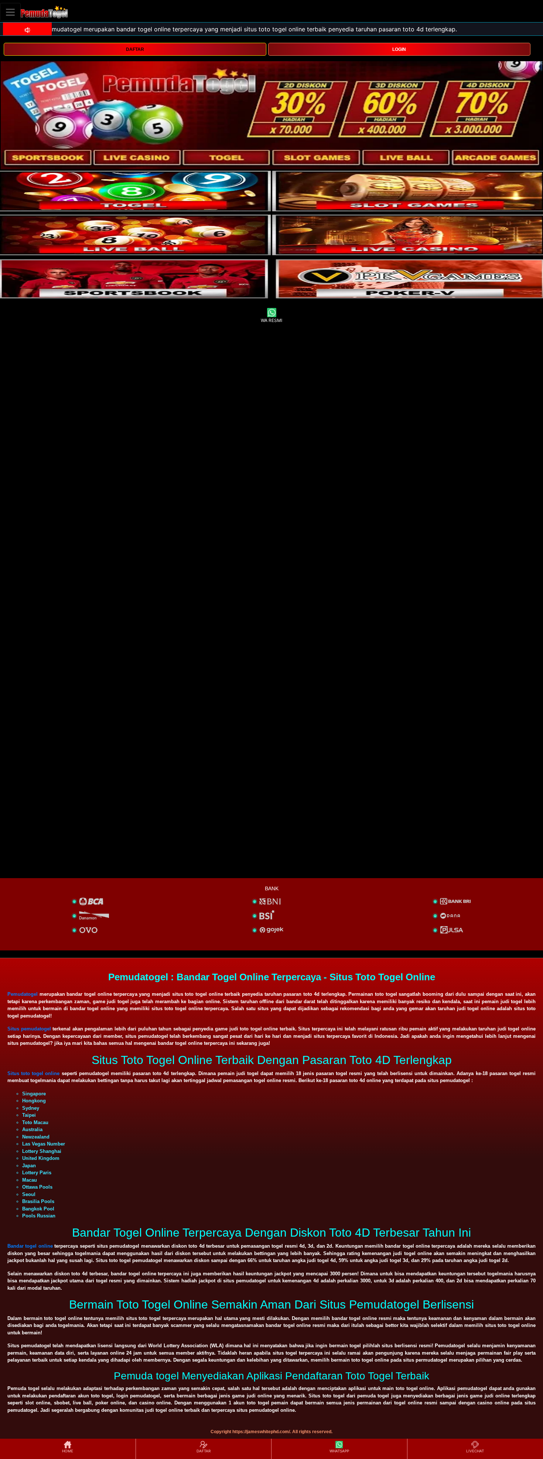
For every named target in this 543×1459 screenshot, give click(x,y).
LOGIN (399, 49)
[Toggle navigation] (10, 12)
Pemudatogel (22, 994)
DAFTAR (135, 49)
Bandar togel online (30, 1246)
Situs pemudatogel (29, 1029)
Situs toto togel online (33, 1073)
